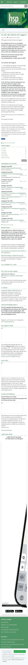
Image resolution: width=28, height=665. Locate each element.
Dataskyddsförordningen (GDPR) (10, 629)
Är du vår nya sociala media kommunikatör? (12, 644)
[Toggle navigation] (3, 30)
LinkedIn (18, 275)
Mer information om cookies (8, 632)
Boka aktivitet (4, 622)
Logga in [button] (15, 2)
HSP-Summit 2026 (5, 647)
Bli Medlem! (23, 2)
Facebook (6, 275)
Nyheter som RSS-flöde (8, 143)
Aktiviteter (9, 2)
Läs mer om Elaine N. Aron (13, 356)
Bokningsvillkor (5, 627)
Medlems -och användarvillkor (9, 624)
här (21, 300)
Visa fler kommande (7, 224)
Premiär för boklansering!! (8, 642)
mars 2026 (4, 154)
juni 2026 (3, 150)
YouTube (3, 277)
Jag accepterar (20, 651)
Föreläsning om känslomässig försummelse (12, 639)
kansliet (3, 110)
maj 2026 (3, 152)
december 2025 (5, 157)
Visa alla (24, 160)
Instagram (12, 275)
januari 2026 (4, 156)
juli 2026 (3, 148)
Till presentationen (8, 321)
